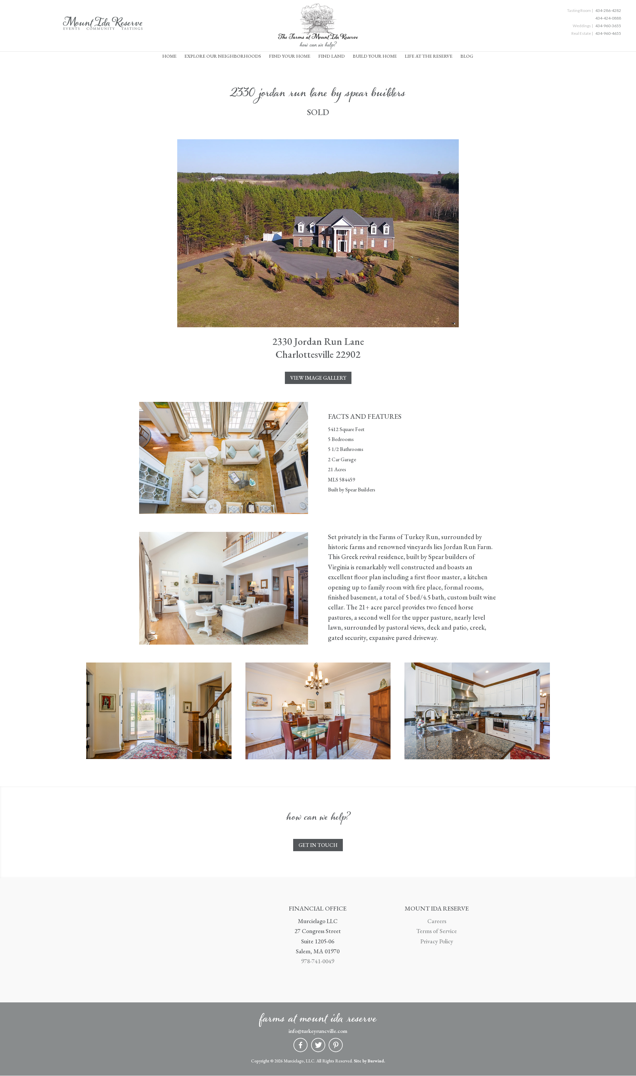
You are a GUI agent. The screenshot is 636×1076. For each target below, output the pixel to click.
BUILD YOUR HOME (375, 56)
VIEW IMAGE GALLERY (318, 377)
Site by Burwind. (369, 1061)
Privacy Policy (436, 941)
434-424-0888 (608, 18)
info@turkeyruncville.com (318, 1031)
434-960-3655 (608, 25)
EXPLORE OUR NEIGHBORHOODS (223, 56)
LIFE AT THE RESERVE (428, 56)
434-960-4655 (608, 33)
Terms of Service (436, 931)
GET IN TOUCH (318, 845)
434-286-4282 (608, 10)
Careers (436, 921)
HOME (169, 56)
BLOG (466, 56)
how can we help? (318, 46)
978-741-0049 (317, 961)
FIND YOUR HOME (289, 56)
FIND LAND (331, 56)
